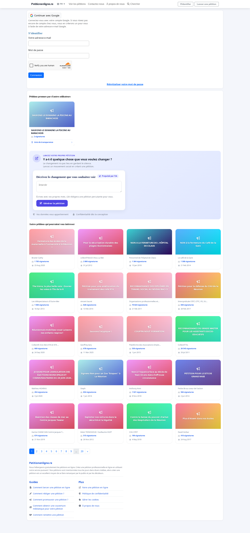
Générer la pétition (54, 203)
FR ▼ (62, 4)
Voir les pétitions (77, 4)
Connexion (36, 75)
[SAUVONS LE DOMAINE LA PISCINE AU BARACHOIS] (52, 124)
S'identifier (185, 4)
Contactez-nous (96, 4)
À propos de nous (115, 4)
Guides (33, 482)
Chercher (135, 4)
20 (82, 451)
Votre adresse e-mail (39, 37)
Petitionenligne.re (42, 4)
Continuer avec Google (46, 15)
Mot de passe (35, 50)
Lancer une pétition (206, 4)
